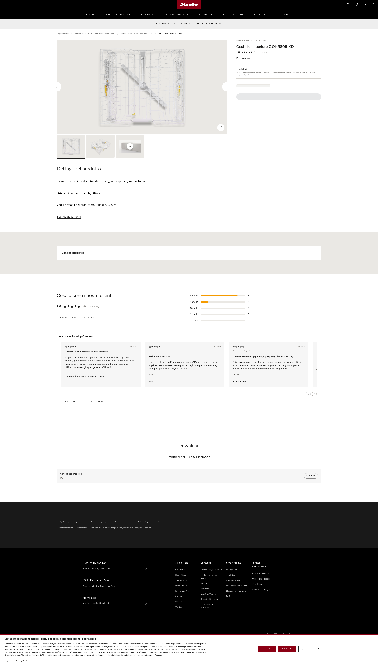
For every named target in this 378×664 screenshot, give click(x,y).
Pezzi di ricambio (81, 34)
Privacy (19, 661)
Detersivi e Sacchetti (177, 14)
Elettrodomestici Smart (236, 591)
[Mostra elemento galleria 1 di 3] (71, 147)
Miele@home (232, 570)
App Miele (231, 575)
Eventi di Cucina (208, 594)
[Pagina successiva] (314, 394)
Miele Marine (257, 584)
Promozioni (206, 14)
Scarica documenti (69, 216)
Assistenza (237, 14)
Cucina (90, 14)
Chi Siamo (180, 570)
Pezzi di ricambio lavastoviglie (133, 34)
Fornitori (179, 602)
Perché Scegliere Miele (211, 570)
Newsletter (90, 597)
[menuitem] (91, 14)
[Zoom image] (220, 127)
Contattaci (180, 607)
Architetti (260, 14)
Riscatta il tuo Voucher (211, 599)
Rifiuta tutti (287, 649)
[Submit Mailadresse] (146, 604)
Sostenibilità (181, 580)
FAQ (228, 596)
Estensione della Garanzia (208, 606)
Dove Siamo (180, 575)
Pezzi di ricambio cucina (104, 34)
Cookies (26, 661)
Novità (204, 583)
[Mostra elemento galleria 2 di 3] (100, 147)
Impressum (10, 661)
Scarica (310, 476)
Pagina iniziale (63, 34)
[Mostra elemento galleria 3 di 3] (130, 147)
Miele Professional (260, 574)
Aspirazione (147, 14)
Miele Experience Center (209, 576)
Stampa (178, 596)
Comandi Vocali (233, 580)
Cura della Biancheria (117, 14)
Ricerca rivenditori (95, 563)
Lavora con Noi (182, 591)
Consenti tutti (267, 649)
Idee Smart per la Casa (236, 586)
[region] (142, 87)
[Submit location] (146, 569)
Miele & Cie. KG (107, 204)
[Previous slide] (56, 86)
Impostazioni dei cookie (310, 649)
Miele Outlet (181, 586)
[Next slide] (227, 86)
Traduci (152, 375)
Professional (284, 14)
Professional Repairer (261, 579)
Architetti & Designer (261, 590)
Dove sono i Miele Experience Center (100, 586)
